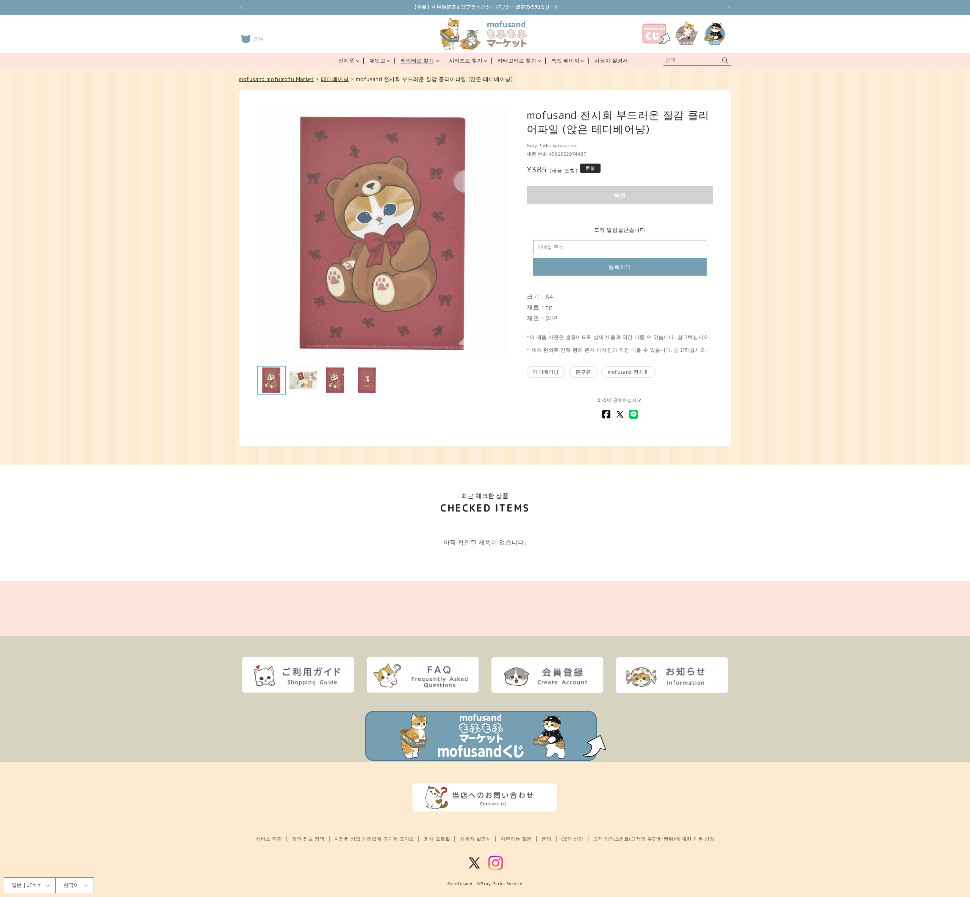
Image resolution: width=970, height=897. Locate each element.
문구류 (583, 371)
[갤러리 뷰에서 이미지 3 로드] (335, 380)
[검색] (725, 61)
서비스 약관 (269, 838)
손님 (258, 38)
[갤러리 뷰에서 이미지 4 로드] (367, 380)
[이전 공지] (241, 7)
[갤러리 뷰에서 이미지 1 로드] (271, 380)
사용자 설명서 (475, 838)
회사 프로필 (437, 838)
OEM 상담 (572, 838)
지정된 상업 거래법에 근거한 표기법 (374, 838)
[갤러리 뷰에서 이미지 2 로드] (303, 380)
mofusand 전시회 (628, 371)
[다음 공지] (728, 7)
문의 (546, 838)
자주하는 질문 (516, 838)
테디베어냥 (546, 371)
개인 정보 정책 (308, 838)
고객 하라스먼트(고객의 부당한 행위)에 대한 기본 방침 (653, 838)
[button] (348, 61)
